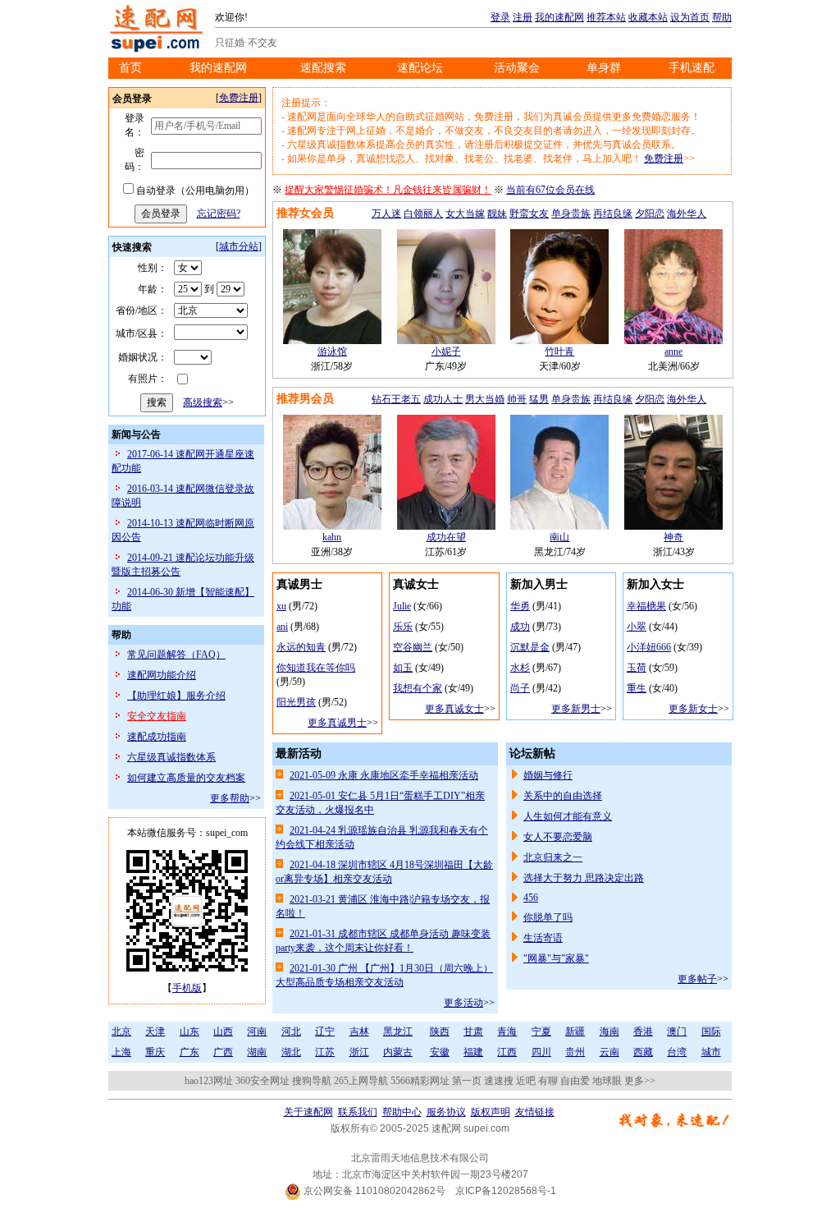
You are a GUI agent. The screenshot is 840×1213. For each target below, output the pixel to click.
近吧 (526, 1081)
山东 (189, 1031)
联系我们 (357, 1112)
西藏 (643, 1052)
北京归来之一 (552, 857)
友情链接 (535, 1112)
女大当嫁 (465, 213)
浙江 (359, 1052)
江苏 (325, 1052)
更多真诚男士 (337, 722)
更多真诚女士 (454, 708)
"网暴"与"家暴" (556, 958)
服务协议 (446, 1112)
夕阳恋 (649, 213)
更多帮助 (229, 798)
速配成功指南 (156, 736)
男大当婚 (484, 399)
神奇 (673, 537)
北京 (121, 1031)
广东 (189, 1052)
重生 (636, 688)
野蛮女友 (529, 213)
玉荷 (636, 667)
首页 (130, 68)
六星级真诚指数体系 (171, 757)
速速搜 (499, 1081)
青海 (507, 1031)
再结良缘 (612, 213)
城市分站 (238, 246)
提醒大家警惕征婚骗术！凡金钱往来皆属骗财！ (388, 189)
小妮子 (446, 351)
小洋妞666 (649, 647)
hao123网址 (209, 1081)
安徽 (440, 1052)
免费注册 (238, 97)
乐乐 (403, 626)
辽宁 (325, 1031)
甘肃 (473, 1031)
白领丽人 (423, 213)
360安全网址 (262, 1081)
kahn (331, 537)
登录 (500, 17)
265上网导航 (361, 1081)
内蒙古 (398, 1052)
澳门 (677, 1031)
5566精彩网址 (420, 1081)
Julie (402, 606)
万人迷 (386, 213)
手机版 (187, 988)
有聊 (548, 1081)
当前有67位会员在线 (550, 189)
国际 (711, 1031)
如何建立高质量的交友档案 (186, 777)
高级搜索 (202, 402)
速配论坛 (420, 68)
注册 (522, 17)
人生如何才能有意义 (567, 816)
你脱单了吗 (548, 917)
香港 (643, 1031)
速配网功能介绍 (161, 675)
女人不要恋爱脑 (557, 837)
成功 (520, 626)
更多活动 (463, 1003)
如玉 (403, 667)
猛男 (539, 399)
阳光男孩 (296, 702)
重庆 (155, 1052)
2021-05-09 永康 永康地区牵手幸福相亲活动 (384, 775)
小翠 (636, 626)
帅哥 (517, 399)
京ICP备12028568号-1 (505, 1191)
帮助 (722, 17)
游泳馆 (332, 351)
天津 (155, 1031)
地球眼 (607, 1081)
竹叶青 (559, 351)
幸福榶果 (646, 606)
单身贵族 (571, 213)
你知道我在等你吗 (315, 667)
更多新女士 (693, 708)
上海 (121, 1052)
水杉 (520, 667)
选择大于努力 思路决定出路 (583, 878)
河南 (257, 1031)
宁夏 (541, 1031)
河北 (291, 1031)
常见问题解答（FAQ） (176, 654)
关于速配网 (308, 1112)
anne (673, 351)
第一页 (467, 1081)
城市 (711, 1052)
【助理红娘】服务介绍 (176, 695)
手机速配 (691, 68)
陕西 (440, 1031)
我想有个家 (417, 688)
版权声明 (490, 1112)
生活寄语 (543, 938)
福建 (473, 1052)
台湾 (677, 1052)
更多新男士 (575, 708)
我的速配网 (559, 17)
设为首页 (690, 17)
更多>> (639, 1081)
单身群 (604, 68)
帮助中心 (402, 1112)
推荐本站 (606, 17)
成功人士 (443, 399)
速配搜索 (323, 68)
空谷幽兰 (412, 647)
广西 (223, 1052)
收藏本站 (648, 17)
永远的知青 (301, 647)
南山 (559, 537)
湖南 (257, 1052)
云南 (609, 1052)
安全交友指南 (156, 716)
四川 (541, 1052)
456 (530, 897)
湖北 (291, 1052)
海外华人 (686, 213)
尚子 (520, 688)
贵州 (575, 1052)
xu (281, 606)
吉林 (359, 1031)
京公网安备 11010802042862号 (373, 1191)
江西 (507, 1052)
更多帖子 (697, 979)
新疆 (575, 1031)
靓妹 (497, 213)
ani (282, 626)
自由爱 (575, 1081)
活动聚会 (517, 68)
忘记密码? (218, 213)
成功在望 (446, 537)
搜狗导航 (311, 1081)
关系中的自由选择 (562, 796)
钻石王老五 (396, 399)
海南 (609, 1031)
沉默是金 (530, 647)
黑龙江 (398, 1031)
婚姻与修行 (548, 775)
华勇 (520, 606)
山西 (223, 1031)
